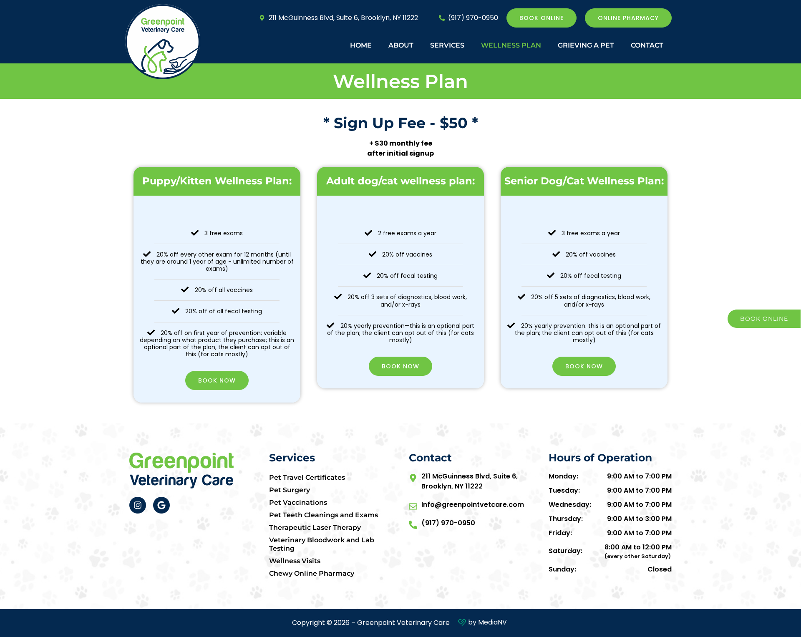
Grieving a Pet (586, 45)
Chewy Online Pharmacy (311, 573)
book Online (764, 318)
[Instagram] (137, 505)
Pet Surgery (289, 490)
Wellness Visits (294, 561)
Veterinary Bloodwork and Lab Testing (321, 544)
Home (361, 45)
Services (447, 45)
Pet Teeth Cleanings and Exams (323, 515)
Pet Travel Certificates (307, 477)
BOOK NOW (217, 380)
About (400, 45)
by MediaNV (487, 622)
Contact (647, 45)
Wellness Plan (511, 45)
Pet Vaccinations (298, 502)
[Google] (161, 505)
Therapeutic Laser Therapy (315, 527)
